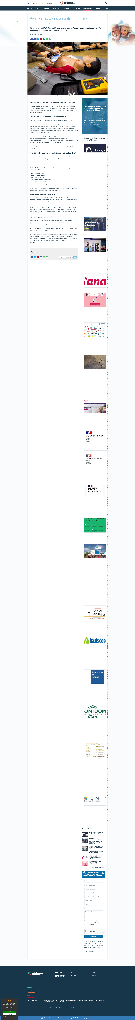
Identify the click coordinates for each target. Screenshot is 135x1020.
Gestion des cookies (79, 1008)
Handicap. (47, 8)
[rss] (36, 3)
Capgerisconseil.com (60, 1000)
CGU (72, 972)
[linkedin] (33, 3)
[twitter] (31, 3)
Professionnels (87, 8)
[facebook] (28, 3)
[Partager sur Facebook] (32, 257)
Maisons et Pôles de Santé (57, 1001)
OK (75, 257)
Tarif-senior (47, 1001)
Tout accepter (9, 1011)
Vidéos (106, 8)
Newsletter (49, 3)
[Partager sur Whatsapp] (47, 39)
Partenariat (95, 974)
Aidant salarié (68, 8)
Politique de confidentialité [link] (9, 1016)
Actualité (30, 8)
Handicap (29, 987)
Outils (78, 8)
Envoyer (93, 936)
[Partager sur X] (38, 39)
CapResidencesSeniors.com (81, 1000)
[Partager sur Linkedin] (44, 39)
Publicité (94, 975)
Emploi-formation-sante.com (96, 1000)
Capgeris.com (69, 1000)
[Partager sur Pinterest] (41, 39)
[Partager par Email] (50, 39)
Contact (42, 3)
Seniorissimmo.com (49, 1000)
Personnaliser (9, 1014)
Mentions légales (75, 974)
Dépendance (56, 8)
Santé (38, 8)
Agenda (98, 8)
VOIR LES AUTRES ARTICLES (97, 867)
